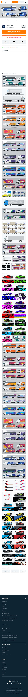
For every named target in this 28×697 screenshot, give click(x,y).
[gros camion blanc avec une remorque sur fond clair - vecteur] (13, 246)
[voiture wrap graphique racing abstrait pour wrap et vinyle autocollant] (8, 576)
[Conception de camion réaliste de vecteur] (13, 94)
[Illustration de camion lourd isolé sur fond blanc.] (7, 265)
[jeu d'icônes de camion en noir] (20, 273)
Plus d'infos (5, 49)
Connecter (21, 2)
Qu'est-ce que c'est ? (14, 47)
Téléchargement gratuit (14, 32)
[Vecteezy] (2, 2)
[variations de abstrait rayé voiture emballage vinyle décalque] (8, 553)
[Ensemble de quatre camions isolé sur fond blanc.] (7, 193)
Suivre (23, 27)
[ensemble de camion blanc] (13, 235)
